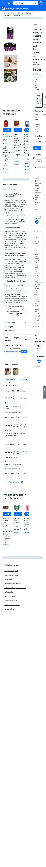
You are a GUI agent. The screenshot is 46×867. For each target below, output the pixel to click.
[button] (8, 371)
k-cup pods (8, 579)
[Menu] (3, 3)
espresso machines (11, 575)
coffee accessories (11, 600)
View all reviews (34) (16, 482)
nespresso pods (10, 596)
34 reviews (16, 348)
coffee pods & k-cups (12, 605)
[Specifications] (26, 322)
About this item (10, 184)
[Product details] (26, 189)
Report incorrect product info (17, 314)
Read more (36, 326)
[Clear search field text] (32, 3)
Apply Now (37, 222)
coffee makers (9, 592)
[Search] (35, 3)
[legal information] (40, 77)
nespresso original (11, 571)
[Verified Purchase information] (21, 398)
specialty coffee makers (12, 583)
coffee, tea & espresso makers (15, 588)
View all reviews (12, 351)
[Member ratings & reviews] (26, 338)
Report (25, 417)
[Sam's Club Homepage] (9, 3)
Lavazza (35, 24)
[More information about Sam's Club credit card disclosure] (40, 218)
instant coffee (9, 609)
